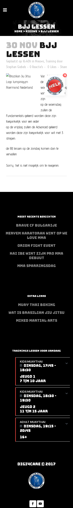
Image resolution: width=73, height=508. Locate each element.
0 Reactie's (36, 67)
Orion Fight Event (36, 245)
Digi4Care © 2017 (36, 464)
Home (18, 31)
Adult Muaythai (38, 429)
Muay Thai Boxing (36, 305)
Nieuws (31, 31)
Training (51, 61)
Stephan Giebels (16, 67)
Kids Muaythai (38, 371)
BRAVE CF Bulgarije (36, 225)
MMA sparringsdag (36, 266)
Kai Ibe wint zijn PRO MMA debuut (36, 255)
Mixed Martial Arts (36, 320)
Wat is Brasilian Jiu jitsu (36, 312)
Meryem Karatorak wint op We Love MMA (36, 235)
